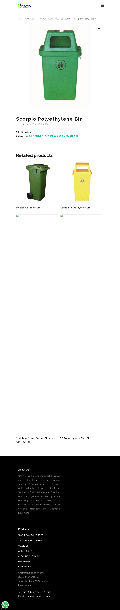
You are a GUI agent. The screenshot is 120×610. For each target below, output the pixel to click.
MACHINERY (24, 561)
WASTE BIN (30, 19)
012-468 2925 (29, 592)
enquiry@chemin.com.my (38, 596)
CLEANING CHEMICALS (29, 556)
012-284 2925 (44, 592)
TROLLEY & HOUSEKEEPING (31, 540)
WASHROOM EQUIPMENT (30, 535)
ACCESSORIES (25, 551)
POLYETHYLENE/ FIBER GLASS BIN (55, 19)
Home (18, 19)
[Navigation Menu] (102, 5)
